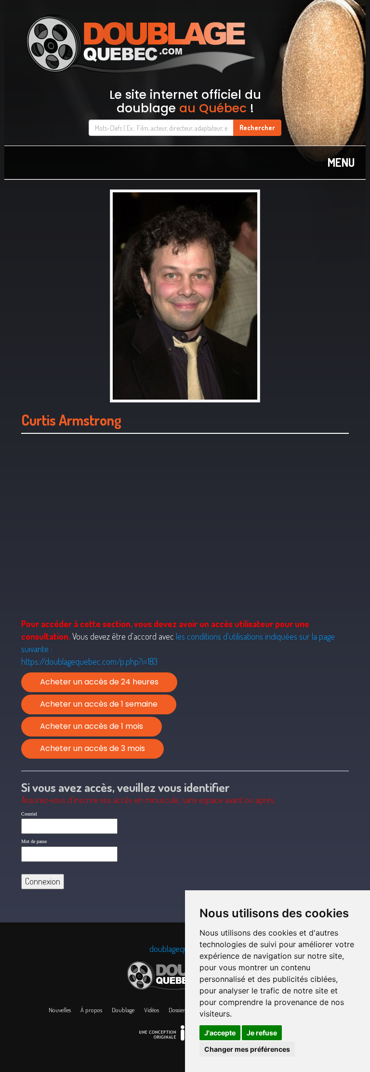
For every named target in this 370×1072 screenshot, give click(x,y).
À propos (91, 1010)
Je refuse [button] (262, 1033)
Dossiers (178, 1010)
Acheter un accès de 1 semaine (99, 704)
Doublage (123, 1010)
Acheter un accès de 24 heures (99, 681)
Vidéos (151, 1010)
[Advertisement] (185, 538)
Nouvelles (60, 1010)
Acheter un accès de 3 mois (92, 748)
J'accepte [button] (220, 1033)
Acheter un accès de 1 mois (91, 726)
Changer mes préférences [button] (247, 1049)
